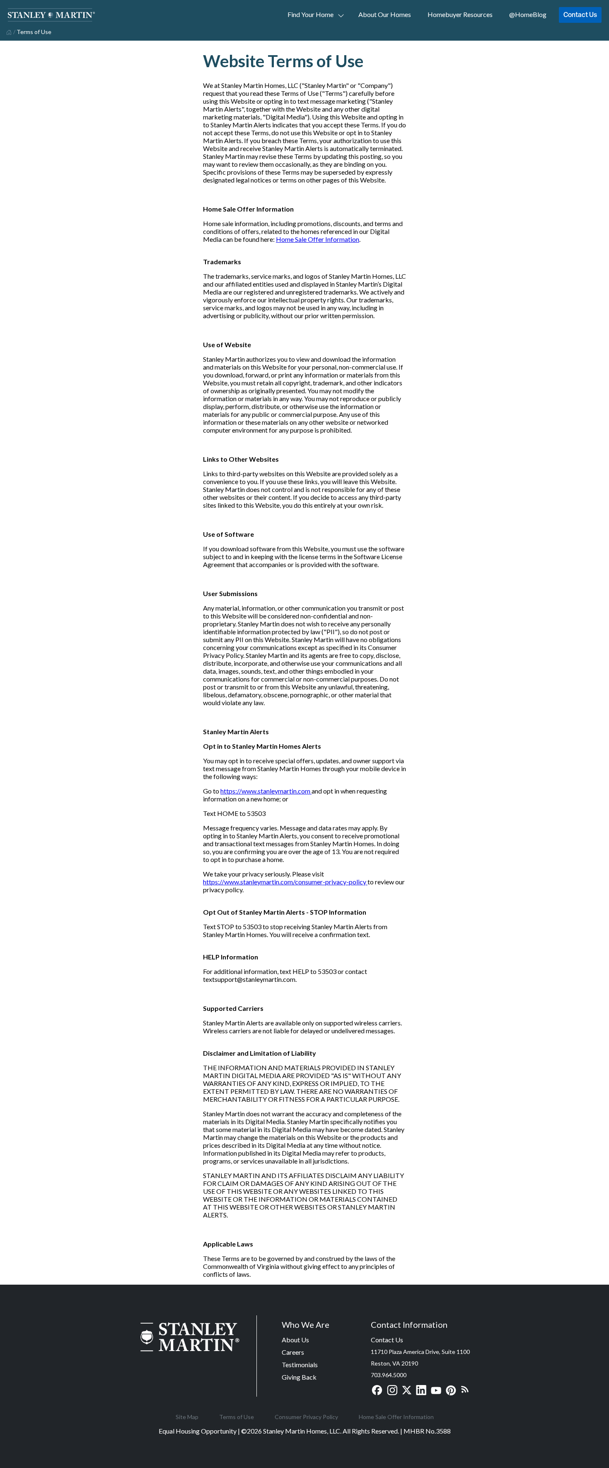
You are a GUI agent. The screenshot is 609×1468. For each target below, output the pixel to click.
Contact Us (580, 14)
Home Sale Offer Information (317, 239)
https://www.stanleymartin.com (266, 791)
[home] (8, 32)
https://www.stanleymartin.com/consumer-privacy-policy (285, 882)
